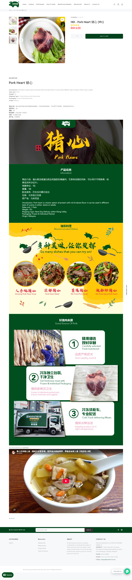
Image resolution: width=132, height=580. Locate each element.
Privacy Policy (42, 548)
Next (62, 40)
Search (11, 543)
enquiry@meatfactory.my (108, 560)
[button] (75, 25)
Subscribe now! (126, 290)
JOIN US (88, 530)
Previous (21, 40)
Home (10, 10)
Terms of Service (43, 551)
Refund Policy (42, 546)
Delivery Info (42, 543)
